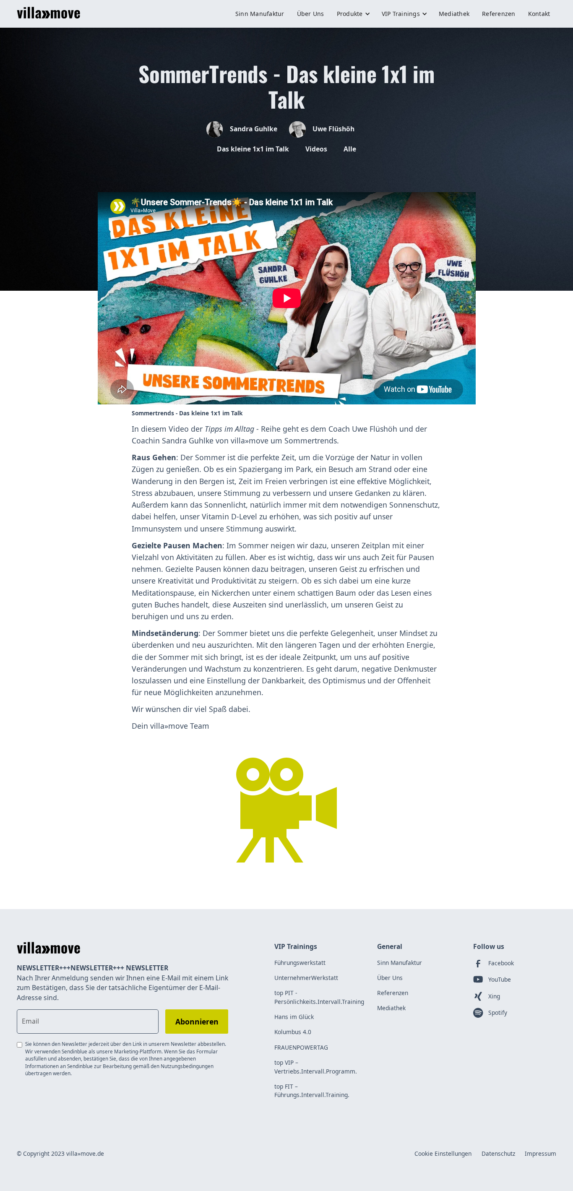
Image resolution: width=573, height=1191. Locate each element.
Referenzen (499, 14)
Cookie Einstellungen (442, 1153)
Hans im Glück (294, 1017)
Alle (350, 149)
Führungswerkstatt (300, 963)
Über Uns (310, 14)
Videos (316, 149)
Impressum (540, 1153)
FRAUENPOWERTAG (301, 1047)
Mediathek (454, 14)
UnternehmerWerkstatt (306, 978)
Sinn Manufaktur (259, 14)
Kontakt (539, 14)
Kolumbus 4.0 (292, 1032)
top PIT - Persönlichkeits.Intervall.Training (319, 997)
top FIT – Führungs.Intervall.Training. (311, 1090)
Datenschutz (498, 1153)
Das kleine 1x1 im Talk (253, 149)
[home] (48, 14)
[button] (353, 14)
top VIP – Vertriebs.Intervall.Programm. (315, 1066)
